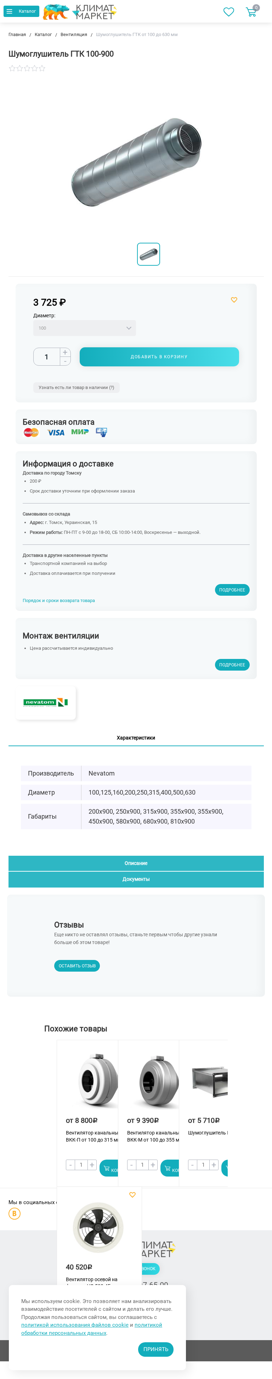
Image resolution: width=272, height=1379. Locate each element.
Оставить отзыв (77, 965)
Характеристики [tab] (136, 738)
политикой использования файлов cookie (75, 1325)
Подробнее (232, 590)
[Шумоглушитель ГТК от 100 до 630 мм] (148, 254)
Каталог (27, 11)
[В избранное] (187, 300)
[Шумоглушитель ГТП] (220, 1084)
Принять (155, 1349)
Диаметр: (44, 315)
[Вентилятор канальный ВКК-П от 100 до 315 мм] (98, 1084)
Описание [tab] (136, 863)
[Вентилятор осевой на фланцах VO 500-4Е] (98, 1231)
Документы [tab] (136, 879)
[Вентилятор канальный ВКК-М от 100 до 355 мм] (159, 1084)
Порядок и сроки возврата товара (59, 600)
